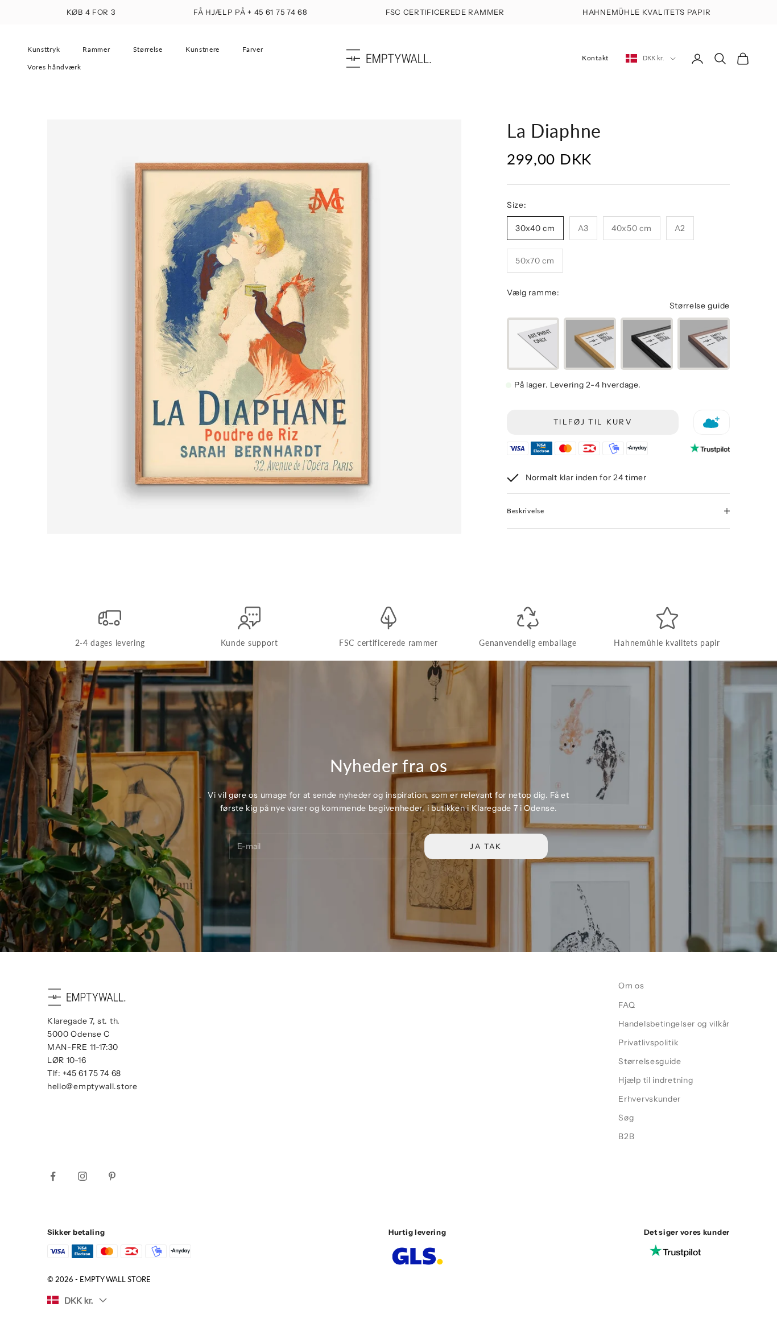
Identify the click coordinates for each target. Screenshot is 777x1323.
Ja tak (486, 846)
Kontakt (595, 57)
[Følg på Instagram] (82, 1176)
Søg (626, 1117)
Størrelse (148, 49)
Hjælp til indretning (655, 1080)
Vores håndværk (54, 67)
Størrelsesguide (649, 1061)
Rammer (96, 49)
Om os (631, 985)
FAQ (626, 1005)
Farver (252, 49)
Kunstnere (202, 49)
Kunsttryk (43, 49)
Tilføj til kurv (592, 421)
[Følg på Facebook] (53, 1176)
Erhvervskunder (649, 1099)
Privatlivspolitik (648, 1042)
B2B (626, 1136)
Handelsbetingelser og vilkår (674, 1024)
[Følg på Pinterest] (112, 1176)
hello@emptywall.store (92, 1086)
